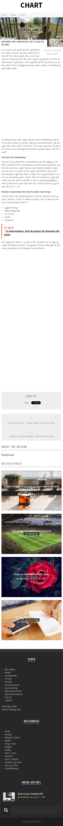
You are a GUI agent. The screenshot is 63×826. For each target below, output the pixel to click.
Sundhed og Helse (13, 762)
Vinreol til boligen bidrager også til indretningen (32, 436)
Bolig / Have (10, 743)
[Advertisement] (31, 103)
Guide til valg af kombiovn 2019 (30, 793)
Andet (7, 731)
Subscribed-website (14, 694)
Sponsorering (11, 688)
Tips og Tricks (11, 765)
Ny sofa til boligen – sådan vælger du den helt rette (31, 422)
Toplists (8, 700)
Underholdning (11, 768)
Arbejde (8, 734)
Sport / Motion (11, 759)
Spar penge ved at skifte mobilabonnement (31, 617)
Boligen (8, 746)
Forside (8, 678)
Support (25, 535)
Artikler (8, 672)
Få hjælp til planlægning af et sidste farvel (31, 574)
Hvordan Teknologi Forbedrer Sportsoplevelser (31, 531)
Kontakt (8, 681)
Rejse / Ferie (10, 753)
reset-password (12, 684)
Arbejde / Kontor (12, 737)
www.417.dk (14, 186)
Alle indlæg (10, 669)
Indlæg (8, 749)
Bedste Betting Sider (11, 709)
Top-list (8, 697)
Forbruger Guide (9, 706)
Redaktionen (25, 494)
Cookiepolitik (11, 675)
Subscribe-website (13, 691)
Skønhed (9, 756)
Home (4, 15)
